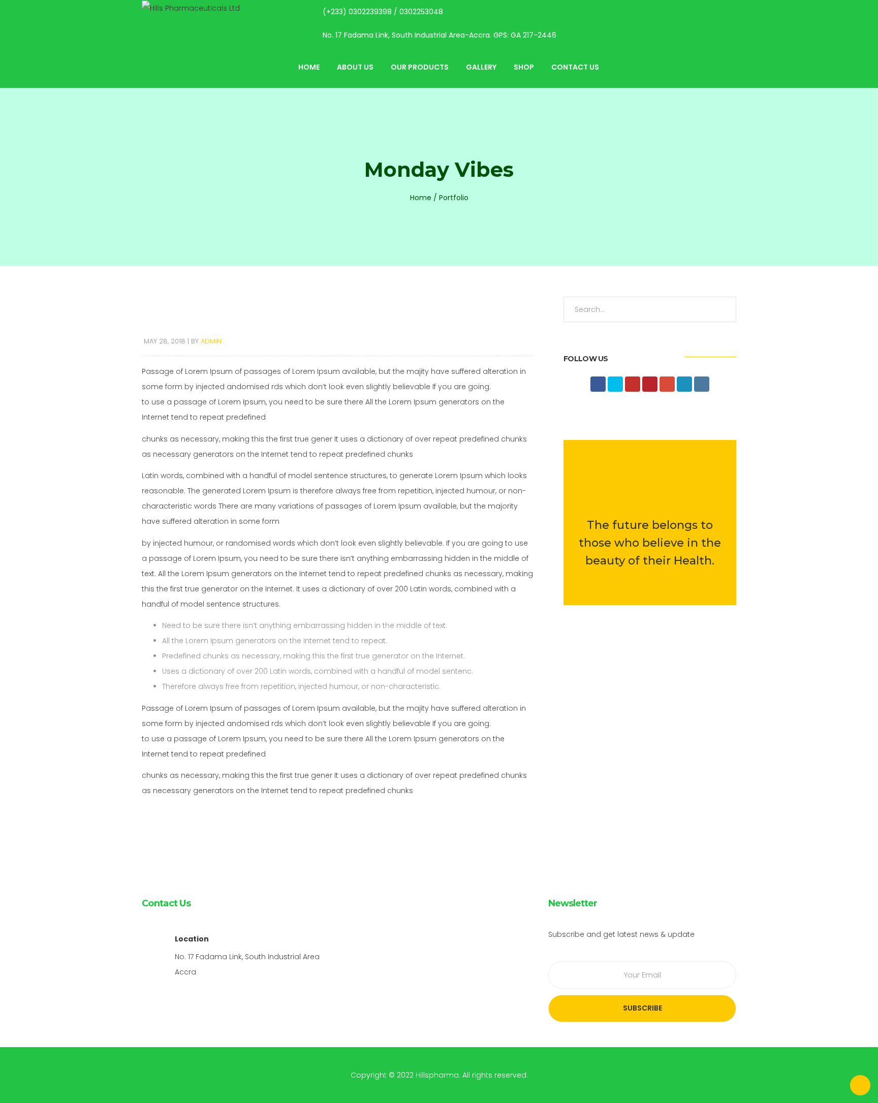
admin (211, 341)
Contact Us (575, 67)
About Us (355, 67)
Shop (524, 67)
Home (309, 67)
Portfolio (453, 198)
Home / (423, 198)
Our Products (420, 67)
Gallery (481, 67)
